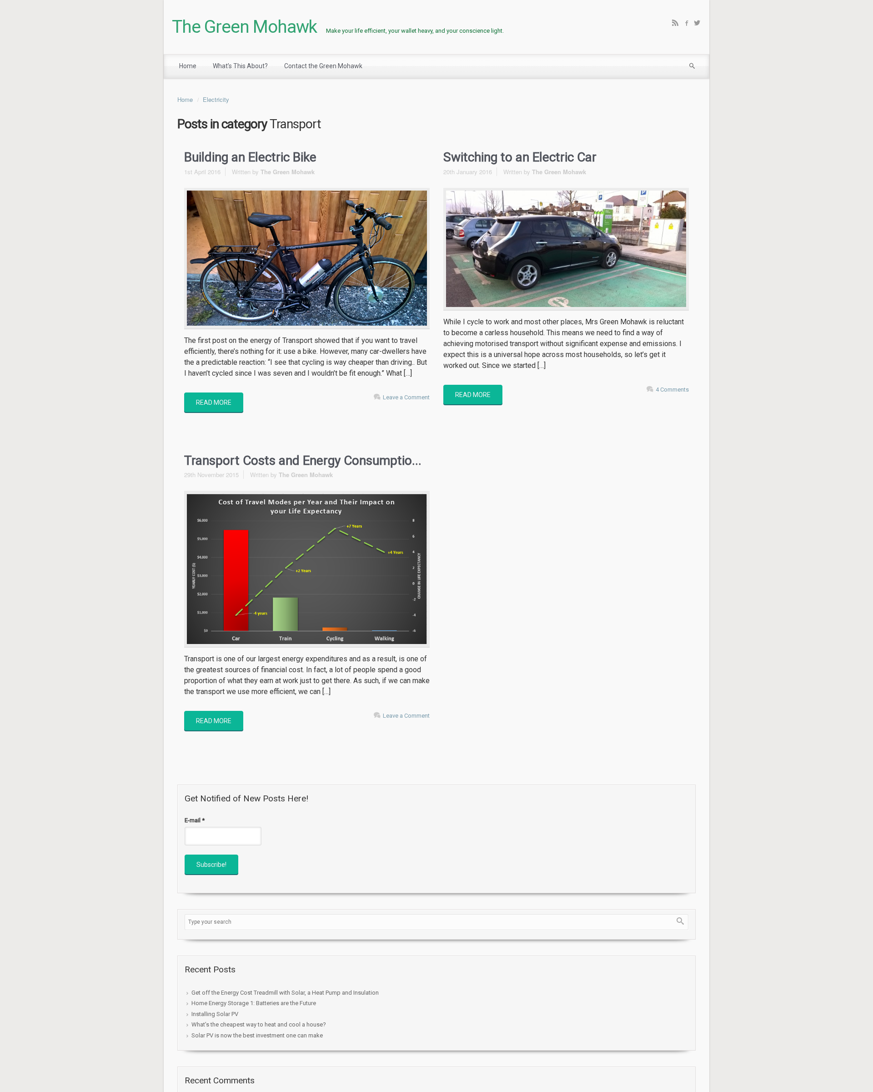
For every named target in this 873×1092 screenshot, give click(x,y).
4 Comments (672, 389)
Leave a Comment (406, 397)
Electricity (216, 99)
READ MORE (213, 402)
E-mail (195, 820)
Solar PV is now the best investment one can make (257, 1035)
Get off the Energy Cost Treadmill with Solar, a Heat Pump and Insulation (285, 992)
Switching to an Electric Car (520, 157)
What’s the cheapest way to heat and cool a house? (258, 1024)
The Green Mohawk (244, 26)
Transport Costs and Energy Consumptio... (302, 460)
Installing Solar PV (214, 1014)
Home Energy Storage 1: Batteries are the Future (253, 1003)
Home (185, 99)
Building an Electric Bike (250, 157)
